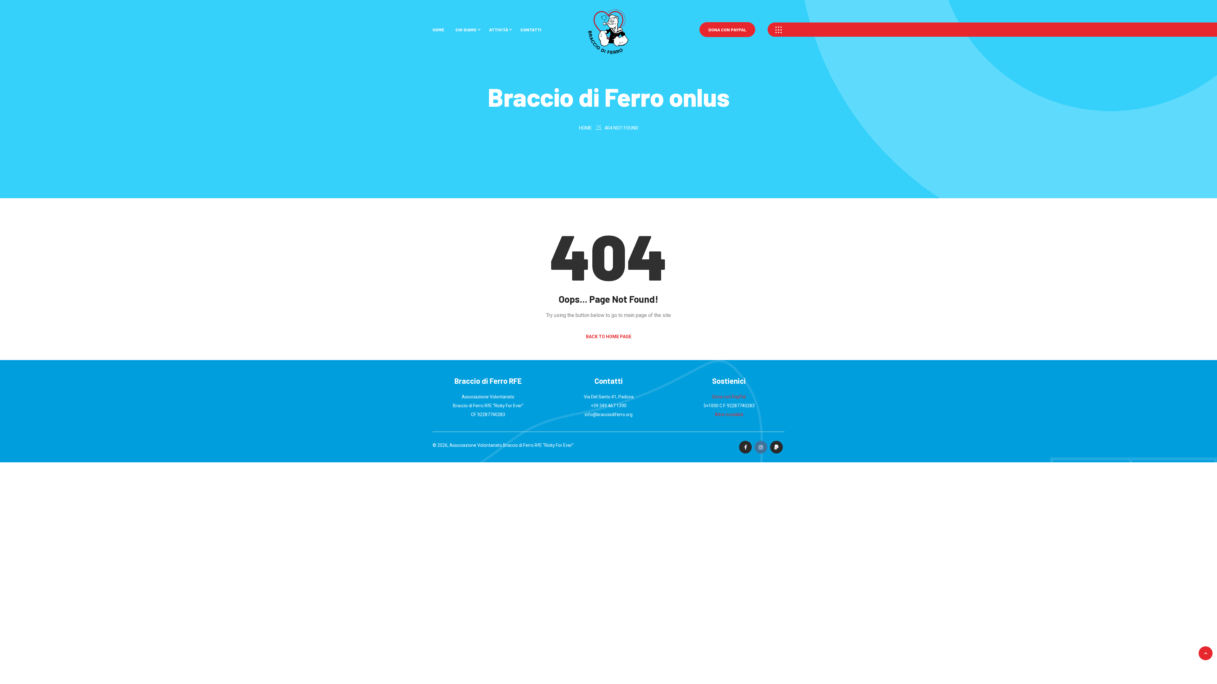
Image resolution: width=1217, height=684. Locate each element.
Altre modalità (729, 414)
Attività (498, 29)
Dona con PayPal (727, 29)
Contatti (530, 29)
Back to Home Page (608, 336)
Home (438, 29)
